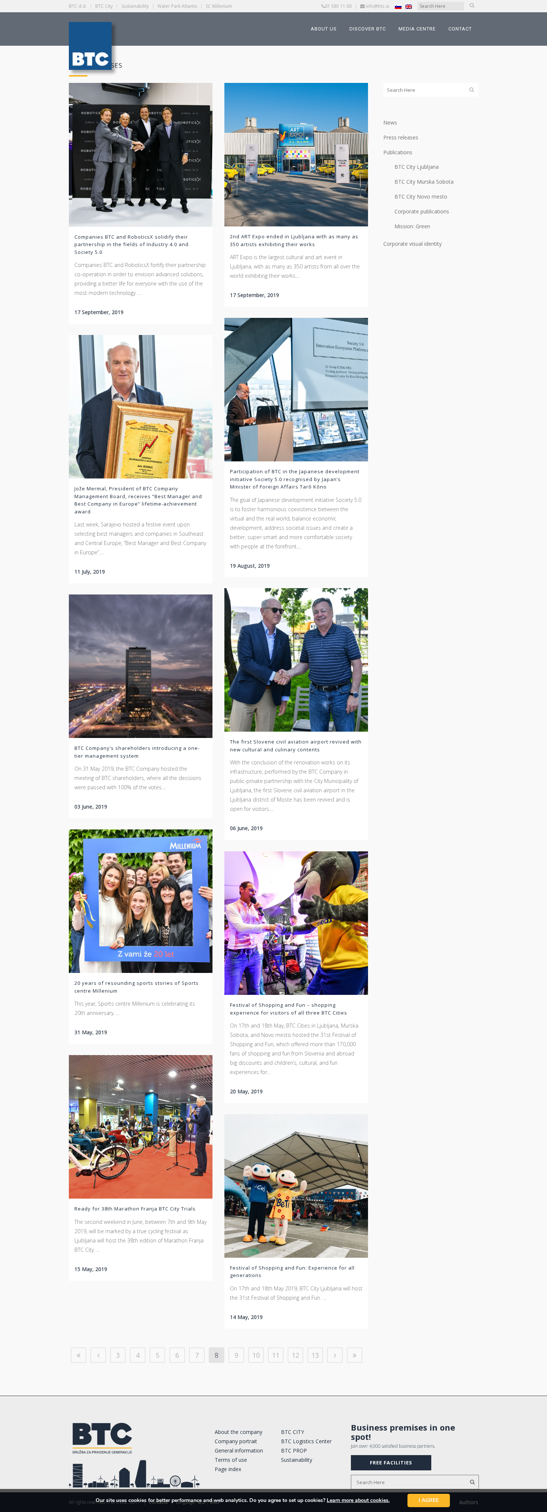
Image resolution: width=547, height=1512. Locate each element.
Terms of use (231, 1459)
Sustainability (135, 6)
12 (295, 1355)
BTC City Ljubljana (416, 166)
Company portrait (236, 1441)
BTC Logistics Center (306, 1441)
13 (315, 1355)
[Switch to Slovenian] (398, 6)
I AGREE (429, 1500)
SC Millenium (219, 6)
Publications (397, 152)
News (390, 122)
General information (239, 1450)
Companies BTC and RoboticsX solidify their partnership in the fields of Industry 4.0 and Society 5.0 (131, 244)
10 (256, 1355)
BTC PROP (294, 1450)
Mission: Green (412, 226)
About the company (238, 1431)
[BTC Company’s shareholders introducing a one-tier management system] (140, 666)
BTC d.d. (78, 6)
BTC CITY (292, 1431)
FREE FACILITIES (391, 1462)
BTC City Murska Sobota (424, 181)
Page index (228, 1469)
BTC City (104, 6)
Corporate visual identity (412, 243)
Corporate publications (421, 211)
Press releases (400, 137)
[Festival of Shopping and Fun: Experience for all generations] (296, 1186)
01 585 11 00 (338, 6)
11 (275, 1355)
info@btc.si (377, 6)
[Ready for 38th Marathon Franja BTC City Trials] (140, 1127)
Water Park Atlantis (177, 6)
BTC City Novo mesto (420, 196)
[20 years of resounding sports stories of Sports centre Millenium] (140, 901)
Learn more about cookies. (358, 1500)
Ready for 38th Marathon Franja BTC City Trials (135, 1208)
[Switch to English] (408, 6)
